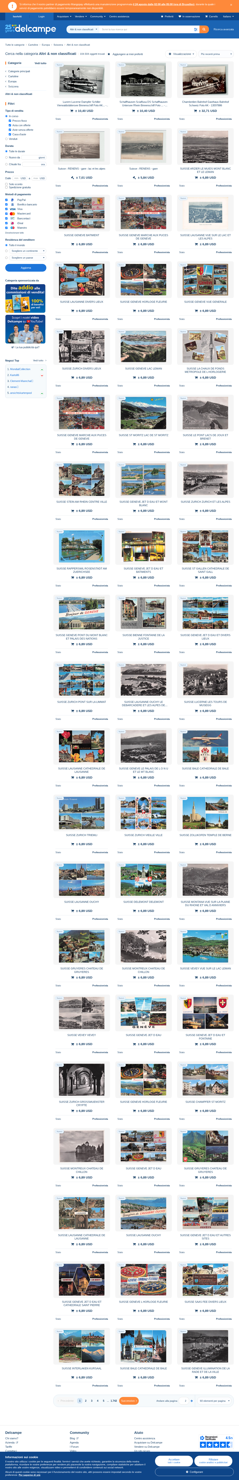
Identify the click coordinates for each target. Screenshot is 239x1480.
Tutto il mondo (17, 245)
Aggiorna (26, 267)
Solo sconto (15, 184)
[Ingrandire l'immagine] (81, 79)
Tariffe (8, 1446)
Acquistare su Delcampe (148, 1442)
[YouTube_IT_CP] (25, 329)
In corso (13, 116)
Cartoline (13, 76)
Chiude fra (15, 164)
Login (41, 16)
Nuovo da (14, 157)
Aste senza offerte (22, 129)
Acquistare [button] (63, 16)
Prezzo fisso (19, 120)
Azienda (10, 1442)
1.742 (114, 1400)
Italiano (227, 16)
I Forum (74, 1446)
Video (73, 1450)
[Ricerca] (204, 29)
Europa (12, 81)
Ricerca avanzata (224, 29)
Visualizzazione (182, 53)
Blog (73, 1438)
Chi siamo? (11, 1438)
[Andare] (192, 1401)
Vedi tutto (40, 63)
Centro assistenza (144, 1438)
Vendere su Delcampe (147, 1446)
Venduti (13, 138)
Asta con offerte (21, 125)
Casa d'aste (19, 134)
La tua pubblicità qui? (27, 347)
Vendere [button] (79, 16)
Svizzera (13, 86)
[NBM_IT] (25, 298)
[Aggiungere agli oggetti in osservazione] (105, 66)
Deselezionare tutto (14, 233)
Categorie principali (19, 71)
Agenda (74, 1442)
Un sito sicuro (142, 1450)
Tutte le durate (17, 151)
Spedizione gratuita (20, 187)
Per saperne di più (29, 1475)
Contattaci (11, 1450)
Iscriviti (17, 16)
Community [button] (96, 16)
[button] (195, 29)
